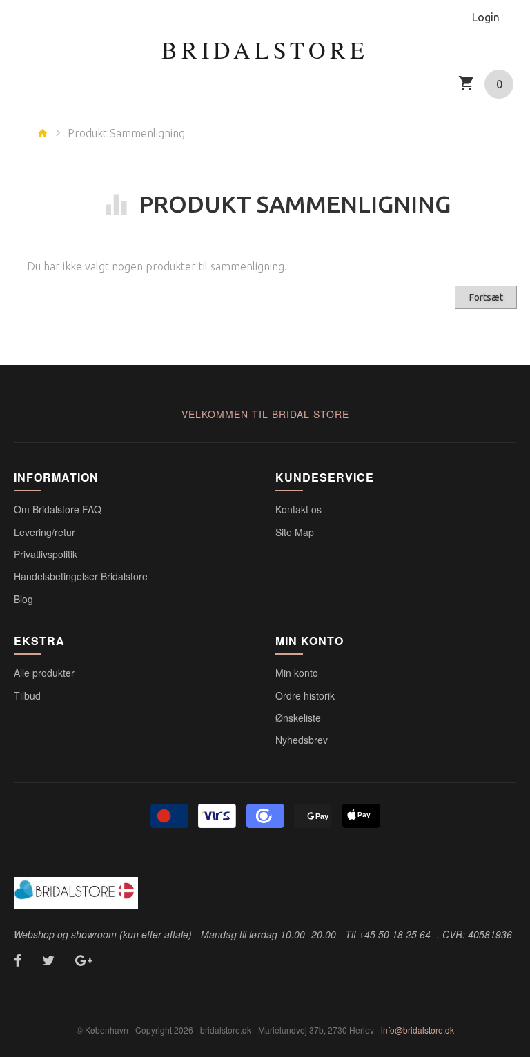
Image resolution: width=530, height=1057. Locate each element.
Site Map (294, 532)
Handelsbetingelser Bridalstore (81, 576)
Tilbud (27, 695)
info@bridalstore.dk (417, 1030)
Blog (23, 599)
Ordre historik (305, 695)
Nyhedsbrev (301, 740)
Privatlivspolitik (45, 554)
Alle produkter (44, 673)
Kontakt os (298, 509)
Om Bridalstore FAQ (57, 509)
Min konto (296, 673)
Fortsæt (486, 297)
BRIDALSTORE (265, 49)
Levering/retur (44, 532)
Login (486, 17)
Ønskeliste (298, 717)
